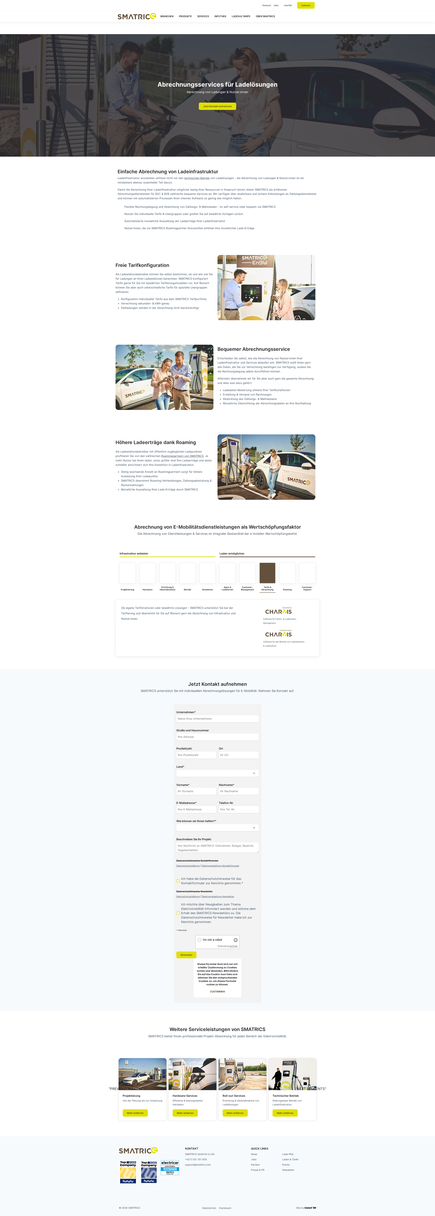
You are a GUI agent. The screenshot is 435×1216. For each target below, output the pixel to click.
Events (286, 1164)
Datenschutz (209, 1207)
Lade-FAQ (287, 1154)
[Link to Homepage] (137, 16)
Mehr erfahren (135, 1113)
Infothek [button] (220, 16)
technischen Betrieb (197, 178)
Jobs (276, 5)
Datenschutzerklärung (188, 865)
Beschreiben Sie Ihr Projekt (193, 839)
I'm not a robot (212, 939)
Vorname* (183, 785)
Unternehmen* (186, 712)
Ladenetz (306, 5)
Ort (221, 748)
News (254, 1154)
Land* (180, 766)
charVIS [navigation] (288, 5)
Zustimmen (217, 991)
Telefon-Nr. (226, 803)
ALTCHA (234, 946)
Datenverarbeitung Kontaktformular (220, 865)
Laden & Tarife (290, 1159)
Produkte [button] (185, 16)
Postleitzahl (184, 748)
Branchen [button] (166, 16)
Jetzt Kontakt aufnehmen (217, 106)
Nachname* (226, 785)
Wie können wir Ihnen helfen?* (196, 821)
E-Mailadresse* (186, 803)
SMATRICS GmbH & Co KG (199, 1154)
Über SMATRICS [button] (265, 16)
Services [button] (203, 16)
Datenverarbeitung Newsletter (218, 896)
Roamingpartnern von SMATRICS (182, 456)
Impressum (225, 1207)
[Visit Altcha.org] (236, 939)
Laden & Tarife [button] (241, 16)
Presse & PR (257, 1169)
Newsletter (288, 1169)
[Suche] (251, 5)
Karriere (255, 1164)
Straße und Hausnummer (192, 730)
